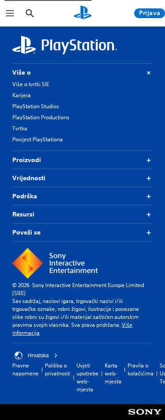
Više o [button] (21, 72)
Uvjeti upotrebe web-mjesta (88, 377)
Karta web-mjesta (113, 373)
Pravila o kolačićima (141, 369)
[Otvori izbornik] (10, 13)
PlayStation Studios (35, 106)
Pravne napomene (25, 369)
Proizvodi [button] (26, 160)
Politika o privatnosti (57, 369)
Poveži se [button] (26, 232)
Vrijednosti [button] (28, 178)
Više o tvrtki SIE (30, 84)
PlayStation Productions (41, 117)
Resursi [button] (23, 214)
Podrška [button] (24, 196)
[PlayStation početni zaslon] (83, 13)
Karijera (21, 95)
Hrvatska (38, 355)
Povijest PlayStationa (37, 139)
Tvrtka (19, 128)
